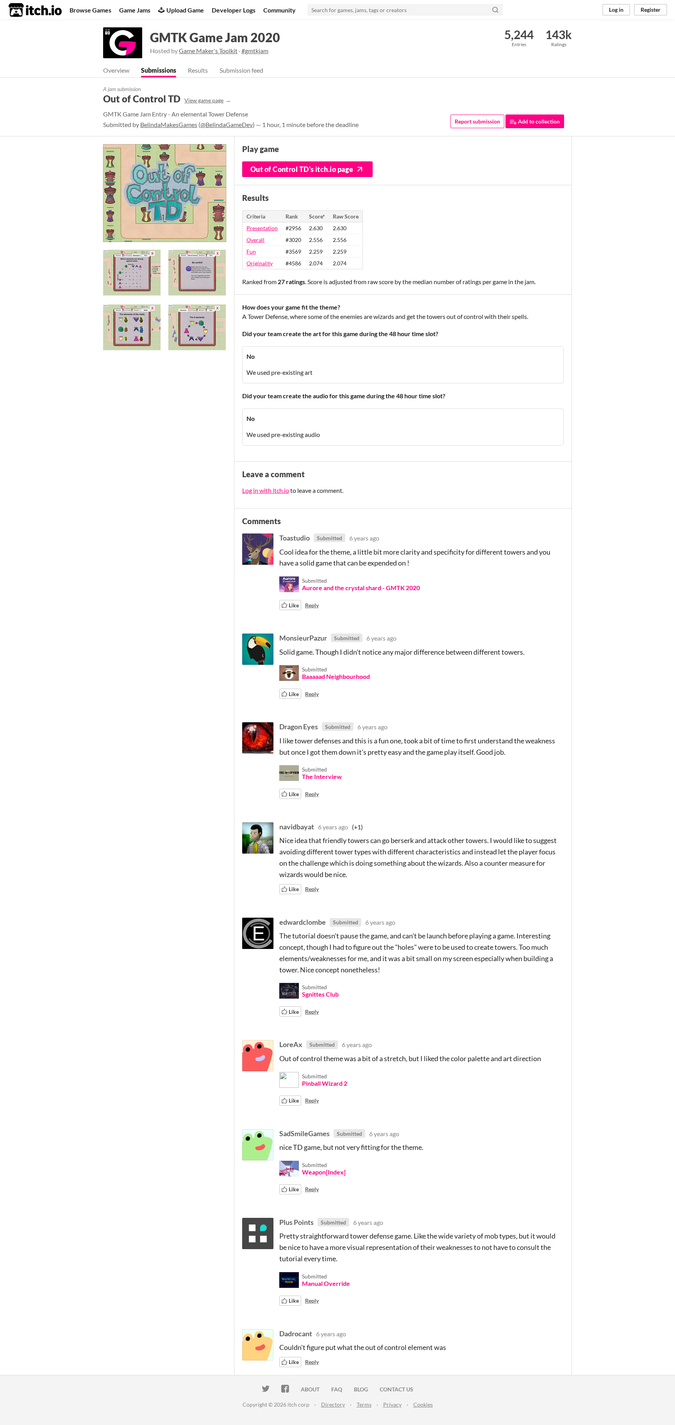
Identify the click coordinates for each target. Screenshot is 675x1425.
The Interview (322, 776)
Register (651, 9)
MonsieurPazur (303, 638)
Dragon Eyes (298, 726)
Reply (312, 605)
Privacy (392, 1404)
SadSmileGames (304, 1133)
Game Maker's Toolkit (208, 50)
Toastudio (294, 537)
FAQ (336, 1389)
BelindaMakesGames (168, 124)
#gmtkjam (254, 50)
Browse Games (90, 10)
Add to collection (538, 121)
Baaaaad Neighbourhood (336, 676)
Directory (333, 1404)
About (310, 1389)
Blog (361, 1389)
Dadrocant (295, 1333)
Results (198, 70)
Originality (259, 263)
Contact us (396, 1389)
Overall (255, 239)
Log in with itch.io (265, 490)
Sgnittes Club (320, 994)
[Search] (495, 10)
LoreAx (290, 1044)
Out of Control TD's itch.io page (301, 169)
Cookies (423, 1404)
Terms (364, 1404)
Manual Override (326, 1283)
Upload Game (185, 10)
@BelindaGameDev (226, 124)
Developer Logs (233, 10)
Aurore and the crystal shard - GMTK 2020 (361, 587)
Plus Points (296, 1222)
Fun (251, 251)
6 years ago (364, 538)
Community (279, 10)
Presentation (262, 228)
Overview (116, 70)
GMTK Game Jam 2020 (215, 37)
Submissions (158, 70)
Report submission (477, 121)
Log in (616, 9)
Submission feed (241, 70)
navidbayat (296, 826)
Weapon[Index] (324, 1172)
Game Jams (134, 10)
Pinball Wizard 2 (324, 1083)
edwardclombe (302, 922)
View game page (203, 100)
